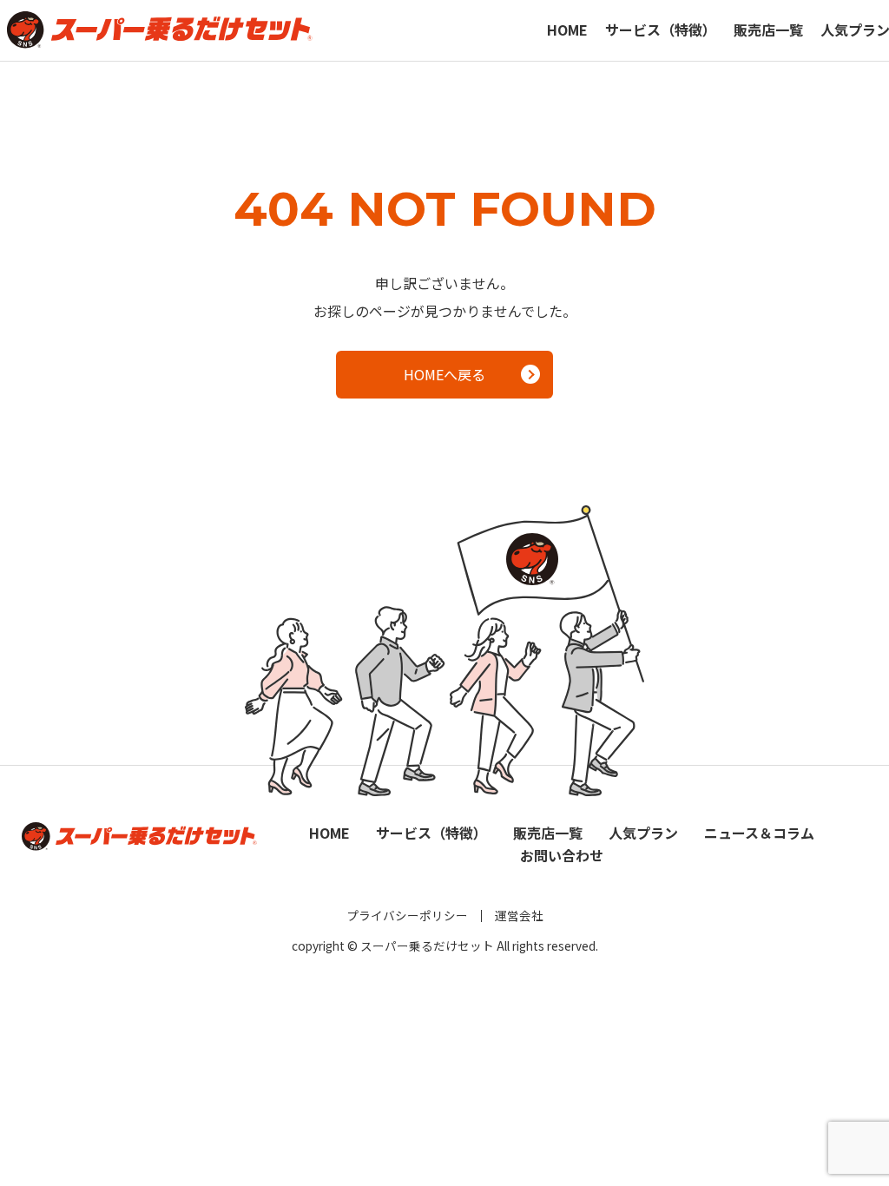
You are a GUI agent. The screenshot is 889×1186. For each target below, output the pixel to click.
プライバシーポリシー (407, 915)
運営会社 (519, 915)
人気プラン (643, 832)
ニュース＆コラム (759, 832)
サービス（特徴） (660, 29)
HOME (567, 29)
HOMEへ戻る (444, 374)
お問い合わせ (561, 855)
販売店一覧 (768, 29)
